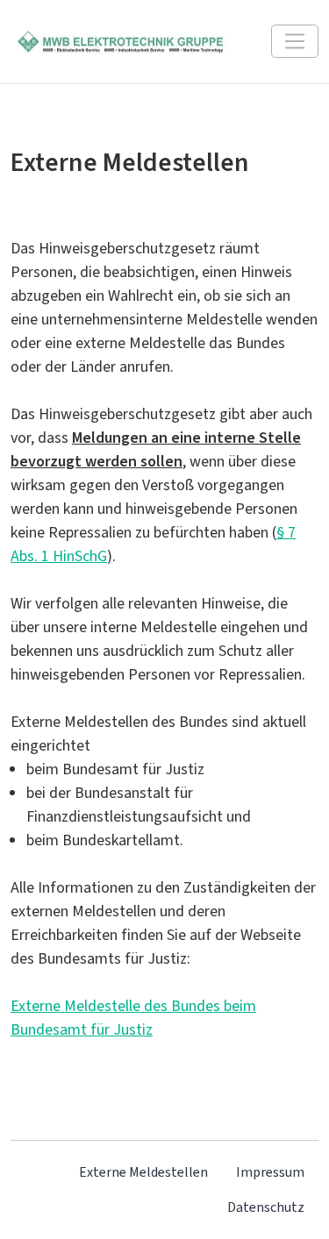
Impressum (270, 1172)
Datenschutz (265, 1207)
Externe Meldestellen (143, 1172)
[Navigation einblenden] (294, 41)
